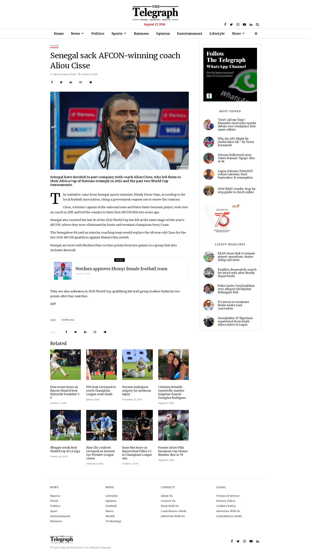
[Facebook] (225, 24)
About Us (167, 495)
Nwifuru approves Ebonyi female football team (121, 268)
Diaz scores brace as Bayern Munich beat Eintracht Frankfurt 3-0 (65, 392)
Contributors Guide (174, 511)
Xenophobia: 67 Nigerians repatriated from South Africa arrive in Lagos (235, 321)
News (75, 33)
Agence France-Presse (64, 74)
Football (54, 45)
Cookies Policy (226, 506)
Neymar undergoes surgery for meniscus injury (136, 390)
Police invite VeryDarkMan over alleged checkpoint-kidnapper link (236, 289)
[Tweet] (61, 82)
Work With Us (170, 506)
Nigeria (55, 495)
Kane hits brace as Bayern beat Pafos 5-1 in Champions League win (137, 453)
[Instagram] (238, 24)
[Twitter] (231, 24)
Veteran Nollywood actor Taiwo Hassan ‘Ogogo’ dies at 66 (236, 158)
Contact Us (168, 501)
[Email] (80, 82)
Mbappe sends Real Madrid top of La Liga (65, 449)
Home (59, 33)
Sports (117, 33)
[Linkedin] (251, 24)
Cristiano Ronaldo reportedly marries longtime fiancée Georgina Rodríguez (172, 392)
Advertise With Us (173, 516)
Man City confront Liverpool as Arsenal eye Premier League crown (100, 453)
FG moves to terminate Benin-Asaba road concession (233, 305)
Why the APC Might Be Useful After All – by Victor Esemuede (236, 142)
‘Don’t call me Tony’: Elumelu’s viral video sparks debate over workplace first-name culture (237, 124)
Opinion (163, 33)
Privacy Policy (225, 501)
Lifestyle (217, 33)
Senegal (68, 320)
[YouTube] (244, 24)
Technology (114, 521)
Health (110, 516)
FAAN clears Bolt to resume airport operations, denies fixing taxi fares (236, 257)
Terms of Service (228, 495)
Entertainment (189, 33)
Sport (54, 511)
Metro (110, 511)
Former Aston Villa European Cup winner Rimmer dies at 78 (173, 451)
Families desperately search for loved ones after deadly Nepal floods (237, 273)
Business (141, 33)
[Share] (52, 82)
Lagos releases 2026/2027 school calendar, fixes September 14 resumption (235, 174)
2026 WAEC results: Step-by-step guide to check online (237, 190)
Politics (97, 33)
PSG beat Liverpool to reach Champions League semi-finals (101, 390)
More (236, 33)
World (54, 501)
